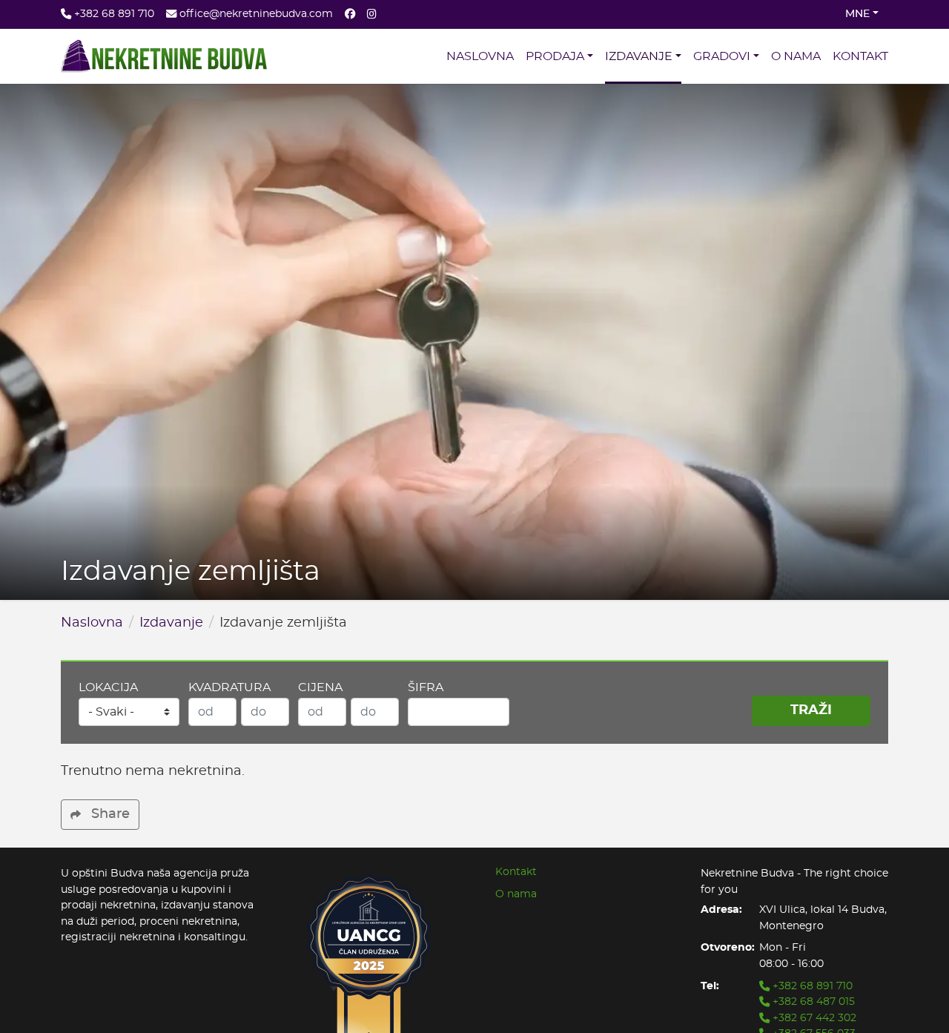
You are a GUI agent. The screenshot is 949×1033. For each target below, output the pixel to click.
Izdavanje (171, 623)
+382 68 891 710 (811, 985)
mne (857, 13)
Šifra (425, 687)
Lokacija (108, 687)
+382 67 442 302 (813, 1017)
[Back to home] (163, 56)
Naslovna (92, 623)
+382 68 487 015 (812, 1001)
